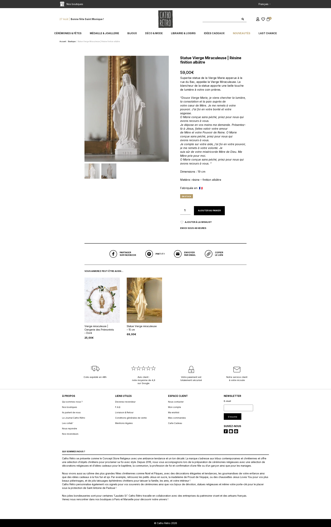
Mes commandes (177, 418)
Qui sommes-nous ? (72, 401)
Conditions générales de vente (131, 418)
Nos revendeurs (70, 434)
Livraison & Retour (124, 412)
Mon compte (174, 407)
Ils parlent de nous (71, 412)
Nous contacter (176, 401)
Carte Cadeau (175, 423)
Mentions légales (124, 423)
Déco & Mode (154, 33)
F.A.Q (117, 407)
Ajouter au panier (209, 210)
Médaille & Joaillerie (104, 33)
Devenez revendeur (125, 401)
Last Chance (268, 33)
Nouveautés (241, 33)
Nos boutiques (69, 407)
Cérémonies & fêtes (68, 33)
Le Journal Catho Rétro (73, 418)
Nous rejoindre (69, 428)
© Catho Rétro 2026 (165, 523)
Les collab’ (67, 423)
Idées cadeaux (214, 33)
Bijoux (132, 33)
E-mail (227, 401)
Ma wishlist (173, 412)
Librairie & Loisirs (183, 33)
